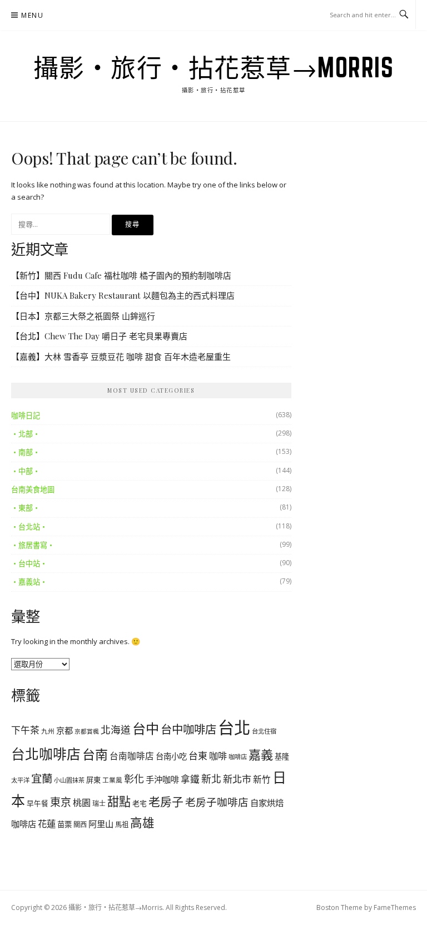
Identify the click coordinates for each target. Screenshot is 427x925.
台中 (145, 728)
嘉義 (261, 754)
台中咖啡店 (188, 729)
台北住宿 (264, 731)
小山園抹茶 (69, 780)
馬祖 (121, 824)
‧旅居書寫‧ (32, 545)
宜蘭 (41, 778)
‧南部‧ (25, 452)
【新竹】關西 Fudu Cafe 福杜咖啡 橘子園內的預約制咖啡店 (121, 275)
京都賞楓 (87, 731)
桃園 (82, 803)
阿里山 (100, 823)
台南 (95, 754)
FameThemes (395, 907)
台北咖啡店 (46, 753)
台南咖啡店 (132, 756)
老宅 (139, 803)
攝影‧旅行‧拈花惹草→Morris (213, 67)
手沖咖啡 (162, 779)
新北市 (237, 779)
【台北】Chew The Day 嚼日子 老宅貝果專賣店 (99, 336)
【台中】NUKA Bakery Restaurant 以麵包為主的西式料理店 (123, 295)
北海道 (116, 729)
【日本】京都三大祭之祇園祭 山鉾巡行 (83, 315)
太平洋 (20, 780)
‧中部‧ (25, 471)
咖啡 (218, 756)
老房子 (165, 801)
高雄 (142, 822)
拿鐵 (190, 779)
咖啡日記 (25, 415)
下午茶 (25, 730)
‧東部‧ (25, 508)
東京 (60, 802)
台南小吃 (171, 756)
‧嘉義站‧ (29, 582)
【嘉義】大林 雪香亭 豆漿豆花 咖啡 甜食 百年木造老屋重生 (121, 356)
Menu (32, 15)
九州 (47, 730)
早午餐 (37, 803)
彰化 (134, 778)
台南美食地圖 (32, 489)
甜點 (119, 801)
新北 (211, 778)
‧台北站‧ (29, 527)
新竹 (262, 779)
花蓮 (47, 823)
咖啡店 (238, 757)
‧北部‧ (25, 434)
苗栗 (64, 824)
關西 (80, 824)
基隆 (282, 756)
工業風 (112, 779)
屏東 (93, 780)
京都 (64, 730)
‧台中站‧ (29, 563)
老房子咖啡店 (217, 802)
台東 (197, 755)
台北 (234, 727)
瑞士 (99, 803)
